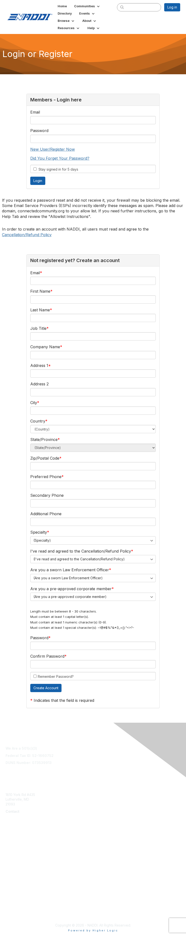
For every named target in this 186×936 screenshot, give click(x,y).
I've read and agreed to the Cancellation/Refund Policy (80, 551)
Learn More (15, 853)
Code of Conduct (19, 899)
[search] (122, 7)
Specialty (38, 532)
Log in (172, 7)
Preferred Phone (46, 476)
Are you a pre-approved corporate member (71, 588)
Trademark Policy (20, 913)
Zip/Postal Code (44, 458)
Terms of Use (16, 889)
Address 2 (39, 383)
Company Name (45, 346)
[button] (87, 6)
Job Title (38, 328)
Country (37, 421)
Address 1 (39, 365)
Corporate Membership (24, 848)
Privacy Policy (17, 908)
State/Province (44, 439)
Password (39, 130)
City (33, 402)
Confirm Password (47, 656)
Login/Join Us (16, 857)
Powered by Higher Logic (93, 930)
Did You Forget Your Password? (59, 158)
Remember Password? (56, 676)
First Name (40, 291)
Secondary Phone (47, 495)
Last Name (40, 309)
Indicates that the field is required (64, 700)
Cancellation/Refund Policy (27, 234)
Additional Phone (46, 513)
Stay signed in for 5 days (57, 169)
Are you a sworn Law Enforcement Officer (69, 569)
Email (35, 112)
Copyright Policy (19, 904)
